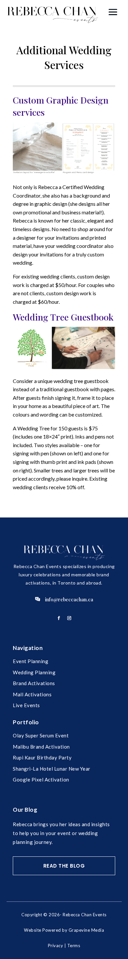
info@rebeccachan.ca (69, 599)
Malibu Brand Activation (41, 747)
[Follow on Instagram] (69, 618)
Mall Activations (32, 694)
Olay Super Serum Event (41, 735)
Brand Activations (34, 683)
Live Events (26, 705)
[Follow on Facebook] (59, 618)
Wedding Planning (34, 672)
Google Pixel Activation (41, 779)
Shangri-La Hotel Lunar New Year (52, 769)
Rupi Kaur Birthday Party (42, 757)
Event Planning (30, 661)
